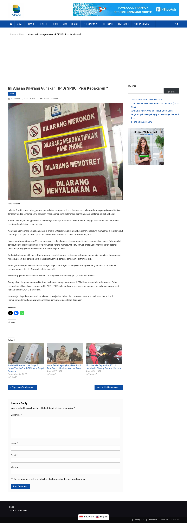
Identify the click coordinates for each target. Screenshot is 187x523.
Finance (31, 24)
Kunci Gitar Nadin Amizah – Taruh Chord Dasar (152, 111)
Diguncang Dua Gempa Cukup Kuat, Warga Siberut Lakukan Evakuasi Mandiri (24, 387)
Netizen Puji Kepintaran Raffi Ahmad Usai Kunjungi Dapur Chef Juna (110, 387)
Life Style (108, 24)
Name (14, 443)
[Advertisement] (93, 61)
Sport (74, 24)
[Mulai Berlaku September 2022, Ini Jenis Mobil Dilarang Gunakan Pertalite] (104, 353)
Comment (16, 415)
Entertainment (91, 24)
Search (132, 86)
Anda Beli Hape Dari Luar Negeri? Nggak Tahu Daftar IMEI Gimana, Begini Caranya (26, 368)
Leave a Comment (50, 98)
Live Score (123, 24)
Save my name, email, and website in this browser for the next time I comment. (50, 479)
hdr (34, 98)
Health (43, 24)
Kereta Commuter (143, 24)
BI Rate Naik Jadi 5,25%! (141, 122)
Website (14, 467)
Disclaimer (152, 520)
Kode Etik (175, 520)
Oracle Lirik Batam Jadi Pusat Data (146, 99)
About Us (164, 520)
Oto (65, 24)
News (19, 24)
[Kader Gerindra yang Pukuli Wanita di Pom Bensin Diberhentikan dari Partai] (65, 353)
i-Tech (55, 24)
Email (14, 455)
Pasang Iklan (139, 520)
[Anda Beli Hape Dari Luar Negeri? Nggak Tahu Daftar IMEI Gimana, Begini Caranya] (26, 353)
